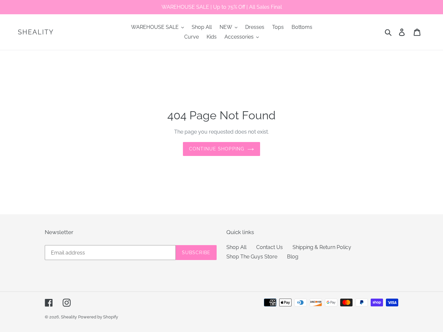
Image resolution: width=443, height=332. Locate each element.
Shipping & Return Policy (322, 247)
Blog (292, 257)
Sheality (36, 32)
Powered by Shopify (98, 316)
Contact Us (269, 247)
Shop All (236, 247)
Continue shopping (216, 148)
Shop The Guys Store (251, 257)
